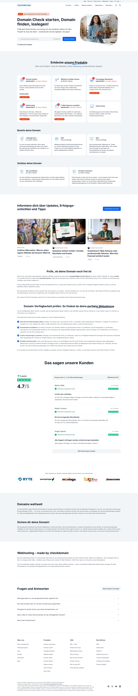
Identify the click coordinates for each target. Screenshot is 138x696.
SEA (97, 138)
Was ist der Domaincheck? (26, 620)
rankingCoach (31, 138)
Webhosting (98, 5)
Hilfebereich (105, 1)
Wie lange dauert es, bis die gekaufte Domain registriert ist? (37, 598)
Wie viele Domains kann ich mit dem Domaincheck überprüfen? (39, 604)
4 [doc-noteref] (81, 107)
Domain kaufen (31, 79)
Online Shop (100, 106)
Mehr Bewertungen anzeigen (86, 451)
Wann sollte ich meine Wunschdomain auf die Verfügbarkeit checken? (41, 615)
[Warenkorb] (119, 5)
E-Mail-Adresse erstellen (70, 105)
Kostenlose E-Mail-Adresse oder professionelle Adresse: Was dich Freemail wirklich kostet (103, 253)
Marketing (109, 5)
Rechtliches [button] (100, 640)
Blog (85, 1)
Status (111, 1)
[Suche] (116, 5)
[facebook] (108, 686)
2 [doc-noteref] (116, 80)
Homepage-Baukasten (104, 79)
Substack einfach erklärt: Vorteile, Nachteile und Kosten (68, 252)
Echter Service (97, 1)
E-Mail (76, 5)
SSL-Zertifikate (31, 171)
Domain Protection (85, 171)
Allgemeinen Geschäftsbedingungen (52, 684)
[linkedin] (120, 686)
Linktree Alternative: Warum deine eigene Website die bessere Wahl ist (33, 251)
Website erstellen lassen (70, 79)
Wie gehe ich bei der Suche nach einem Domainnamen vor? (37, 609)
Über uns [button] (20, 640)
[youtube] (116, 686)
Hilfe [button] (71, 640)
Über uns (89, 1)
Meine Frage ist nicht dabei (111, 589)
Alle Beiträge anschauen (111, 209)
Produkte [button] (47, 640)
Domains (68, 5)
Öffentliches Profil (112, 377)
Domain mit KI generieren (25, 44)
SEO (62, 138)
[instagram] (112, 686)
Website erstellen (87, 5)
